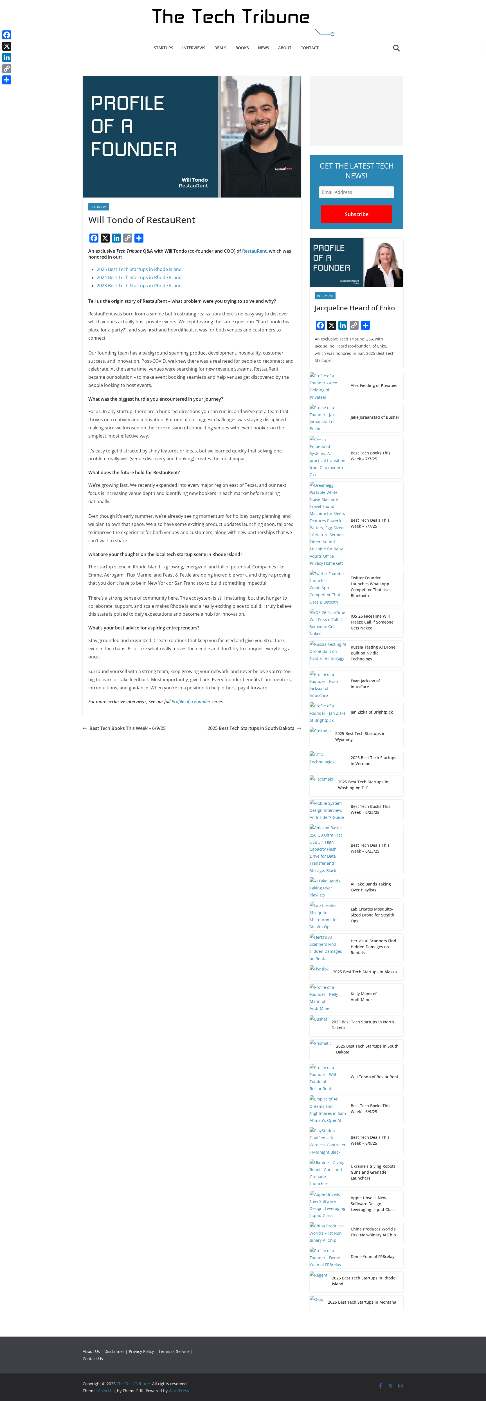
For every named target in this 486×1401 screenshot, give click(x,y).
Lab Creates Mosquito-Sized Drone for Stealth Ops (372, 914)
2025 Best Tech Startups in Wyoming (360, 736)
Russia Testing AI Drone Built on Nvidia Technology (373, 653)
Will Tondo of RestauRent (374, 1076)
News (263, 47)
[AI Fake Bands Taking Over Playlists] (328, 888)
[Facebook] (6, 35)
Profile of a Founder (191, 701)
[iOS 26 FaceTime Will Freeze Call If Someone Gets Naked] (328, 623)
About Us (91, 1351)
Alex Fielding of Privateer (374, 385)
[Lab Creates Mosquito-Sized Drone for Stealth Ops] (328, 916)
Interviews (193, 47)
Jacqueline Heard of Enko (355, 307)
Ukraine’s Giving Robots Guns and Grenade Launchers (373, 1172)
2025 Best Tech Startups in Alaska (365, 971)
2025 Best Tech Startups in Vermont (373, 760)
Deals (220, 47)
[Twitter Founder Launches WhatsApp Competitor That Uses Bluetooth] (328, 588)
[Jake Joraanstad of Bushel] (328, 418)
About (284, 47)
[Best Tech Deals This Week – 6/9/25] (328, 1141)
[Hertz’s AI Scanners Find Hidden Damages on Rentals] (328, 948)
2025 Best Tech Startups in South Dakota (251, 728)
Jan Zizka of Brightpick (372, 712)
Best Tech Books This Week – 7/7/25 (370, 455)
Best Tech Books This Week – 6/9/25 (127, 728)
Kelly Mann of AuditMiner (364, 996)
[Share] (6, 80)
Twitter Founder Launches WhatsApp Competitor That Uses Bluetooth (371, 586)
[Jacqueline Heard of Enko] (356, 262)
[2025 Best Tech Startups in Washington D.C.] (322, 785)
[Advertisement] (356, 111)
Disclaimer (114, 1351)
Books (242, 47)
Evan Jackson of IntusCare (365, 683)
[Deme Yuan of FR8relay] (328, 1257)
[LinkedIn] (6, 57)
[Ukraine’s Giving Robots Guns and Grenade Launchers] (328, 1173)
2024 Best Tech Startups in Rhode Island (139, 277)
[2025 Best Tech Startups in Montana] (316, 1303)
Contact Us (93, 1358)
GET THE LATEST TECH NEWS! (357, 171)
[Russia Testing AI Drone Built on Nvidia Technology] (328, 654)
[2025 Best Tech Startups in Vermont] (328, 761)
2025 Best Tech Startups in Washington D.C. (363, 784)
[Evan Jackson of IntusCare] (328, 685)
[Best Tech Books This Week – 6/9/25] (328, 1109)
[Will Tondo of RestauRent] (328, 1078)
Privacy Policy (141, 1351)
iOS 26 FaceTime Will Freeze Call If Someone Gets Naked (372, 622)
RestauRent (254, 251)
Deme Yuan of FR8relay (372, 1256)
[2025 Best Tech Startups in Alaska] (319, 972)
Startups (163, 47)
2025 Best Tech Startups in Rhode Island (139, 269)
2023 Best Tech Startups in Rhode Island (139, 286)
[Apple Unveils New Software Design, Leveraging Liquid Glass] (328, 1205)
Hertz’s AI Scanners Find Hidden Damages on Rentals (373, 946)
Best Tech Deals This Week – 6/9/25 (370, 1140)
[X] (6, 46)
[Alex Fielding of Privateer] (328, 386)
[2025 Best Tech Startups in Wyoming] (320, 737)
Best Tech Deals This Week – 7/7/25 (370, 523)
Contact (309, 47)
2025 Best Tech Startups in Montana (362, 1302)
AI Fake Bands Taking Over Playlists (371, 887)
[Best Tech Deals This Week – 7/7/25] (328, 524)
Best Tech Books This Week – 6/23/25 (370, 809)
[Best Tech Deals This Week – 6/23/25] (328, 849)
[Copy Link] (6, 68)
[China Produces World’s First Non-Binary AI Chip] (328, 1233)
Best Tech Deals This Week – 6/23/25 (370, 848)
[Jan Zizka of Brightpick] (328, 713)
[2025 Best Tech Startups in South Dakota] (321, 1050)
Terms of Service (174, 1351)
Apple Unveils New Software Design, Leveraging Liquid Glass (373, 1203)
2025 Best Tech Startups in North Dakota (363, 1024)
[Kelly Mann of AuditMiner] (328, 998)
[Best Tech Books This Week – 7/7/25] (328, 457)
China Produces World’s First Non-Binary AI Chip (373, 1232)
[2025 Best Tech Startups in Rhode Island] (318, 1282)
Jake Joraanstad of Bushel (375, 417)
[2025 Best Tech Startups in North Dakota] (318, 1026)
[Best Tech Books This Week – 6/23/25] (328, 810)
